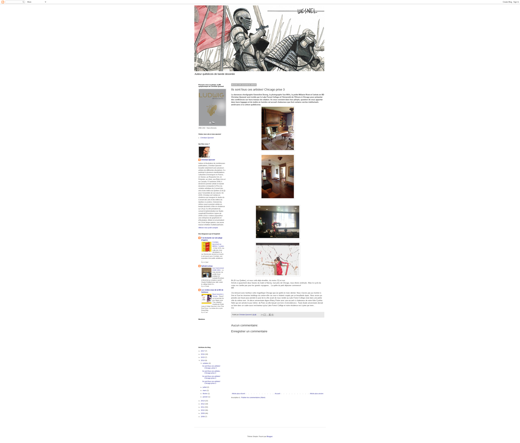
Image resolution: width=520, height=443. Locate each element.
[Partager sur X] (267, 314)
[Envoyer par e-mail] (262, 314)
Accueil (277, 394)
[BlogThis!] (264, 314)
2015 (203, 357)
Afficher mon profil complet (208, 228)
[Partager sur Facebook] (270, 314)
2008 (203, 417)
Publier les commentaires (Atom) (253, 397)
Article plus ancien (316, 394)
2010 (203, 410)
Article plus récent (238, 394)
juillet (205, 387)
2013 (203, 401)
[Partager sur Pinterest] (272, 314)
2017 (203, 351)
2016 (203, 354)
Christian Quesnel (207, 138)
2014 (203, 360)
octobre (206, 363)
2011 (203, 407)
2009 (203, 413)
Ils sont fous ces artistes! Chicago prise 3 (211, 377)
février (205, 394)
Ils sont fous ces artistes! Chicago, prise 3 (211, 367)
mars (205, 390)
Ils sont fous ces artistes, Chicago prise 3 (211, 372)
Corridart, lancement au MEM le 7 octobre (218, 244)
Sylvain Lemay (207, 266)
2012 (203, 404)
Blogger (269, 436)
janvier (205, 397)
